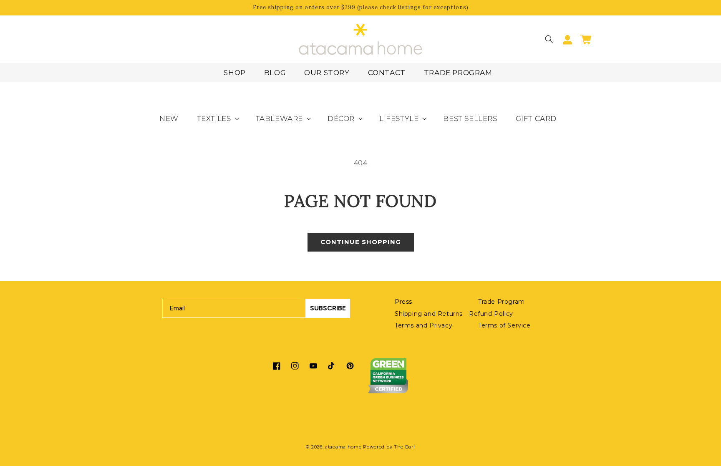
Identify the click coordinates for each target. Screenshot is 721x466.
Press (403, 301)
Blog (275, 72)
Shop (234, 72)
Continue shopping (360, 242)
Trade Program (458, 72)
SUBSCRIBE (328, 308)
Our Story (326, 72)
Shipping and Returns (429, 313)
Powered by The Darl (389, 447)
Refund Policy (491, 313)
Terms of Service (504, 325)
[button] (549, 39)
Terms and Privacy (423, 325)
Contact (387, 72)
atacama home (343, 447)
